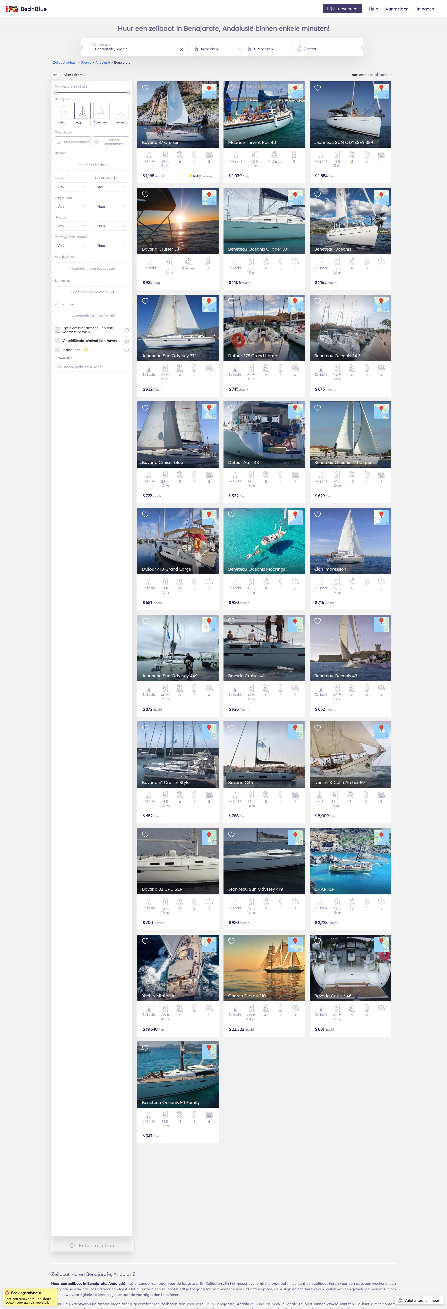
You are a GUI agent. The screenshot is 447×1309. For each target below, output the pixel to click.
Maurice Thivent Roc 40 (252, 142)
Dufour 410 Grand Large (166, 569)
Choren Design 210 (247, 996)
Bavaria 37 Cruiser (160, 142)
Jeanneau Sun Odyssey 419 (255, 889)
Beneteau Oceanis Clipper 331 (258, 249)
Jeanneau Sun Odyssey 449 (170, 675)
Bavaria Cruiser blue (162, 462)
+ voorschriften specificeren (92, 315)
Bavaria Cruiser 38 (160, 249)
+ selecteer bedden (92, 164)
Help (373, 9)
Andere (120, 122)
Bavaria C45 (240, 782)
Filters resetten (96, 1245)
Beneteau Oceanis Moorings (256, 569)
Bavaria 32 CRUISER (162, 889)
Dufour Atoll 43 (243, 462)
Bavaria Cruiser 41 (246, 675)
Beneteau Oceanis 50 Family (171, 1102)
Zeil (78, 123)
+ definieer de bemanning (92, 292)
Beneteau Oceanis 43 (335, 675)
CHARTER (324, 889)
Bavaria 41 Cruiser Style (166, 782)
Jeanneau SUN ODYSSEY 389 (343, 142)
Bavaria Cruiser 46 (333, 996)
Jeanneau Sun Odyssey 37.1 (169, 355)
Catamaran (101, 122)
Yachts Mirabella (159, 996)
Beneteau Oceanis (332, 249)
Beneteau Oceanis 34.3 (337, 355)
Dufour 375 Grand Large (252, 355)
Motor (62, 122)
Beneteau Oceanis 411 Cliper (343, 462)
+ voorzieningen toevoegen (92, 268)
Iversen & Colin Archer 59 (339, 782)
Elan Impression (330, 569)
